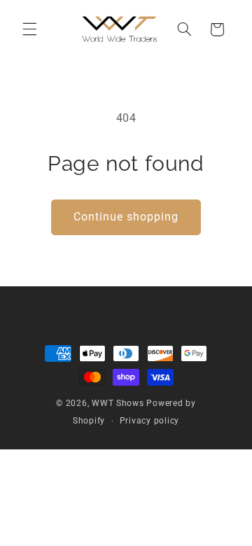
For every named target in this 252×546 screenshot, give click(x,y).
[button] (29, 29)
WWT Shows (118, 403)
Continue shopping (126, 216)
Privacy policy (149, 421)
